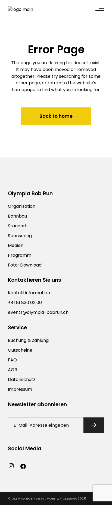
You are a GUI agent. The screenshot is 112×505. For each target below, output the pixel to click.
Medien (15, 245)
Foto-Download (25, 265)
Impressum (20, 389)
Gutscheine (20, 350)
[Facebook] (23, 466)
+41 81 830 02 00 (25, 302)
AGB (12, 370)
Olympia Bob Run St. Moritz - (36, 498)
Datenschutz (21, 379)
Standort (17, 226)
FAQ (12, 360)
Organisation (21, 206)
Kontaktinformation (29, 293)
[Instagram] (11, 466)
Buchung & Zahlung (28, 340)
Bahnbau (17, 216)
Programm (19, 255)
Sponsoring (20, 236)
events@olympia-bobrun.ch (38, 312)
